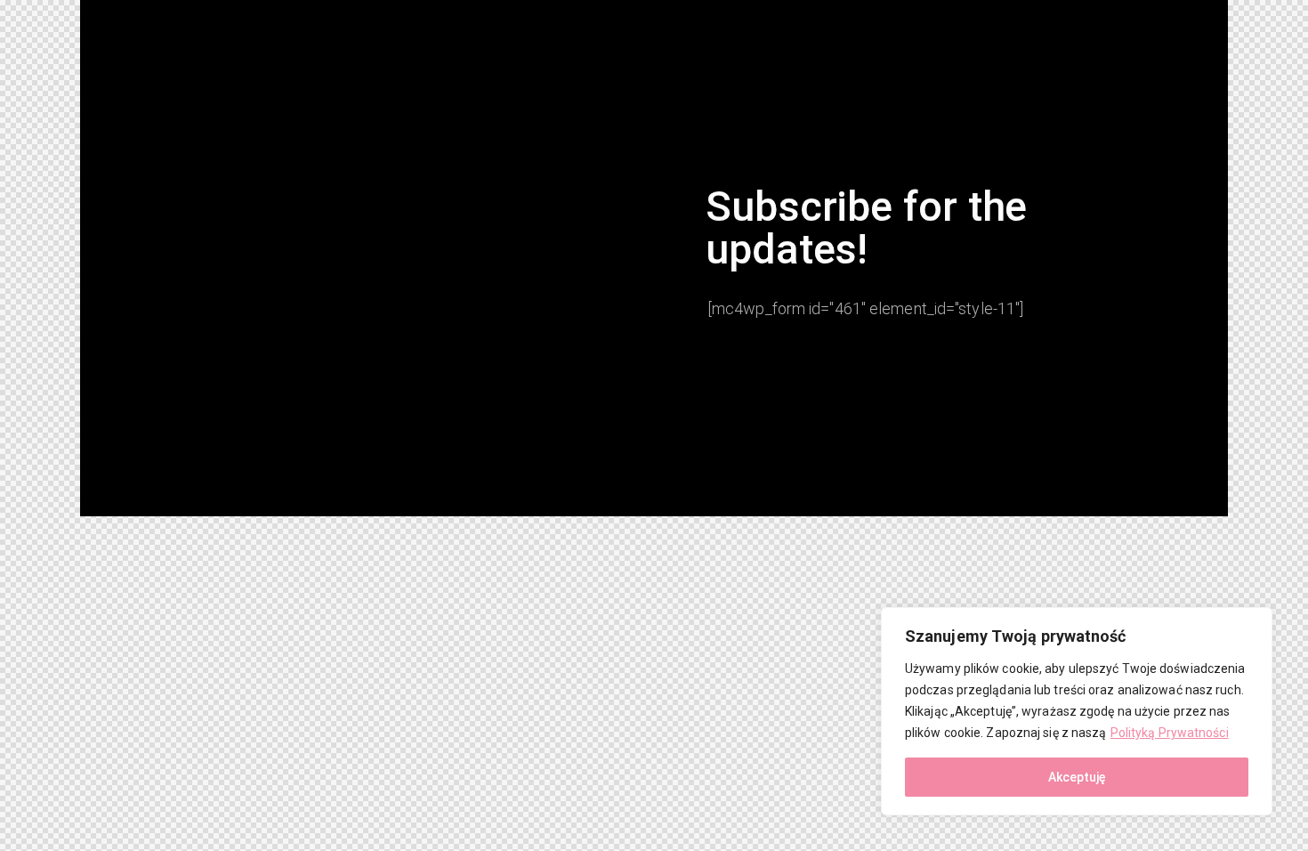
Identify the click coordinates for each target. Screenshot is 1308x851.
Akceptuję (1077, 777)
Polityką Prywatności (1169, 732)
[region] (1076, 711)
